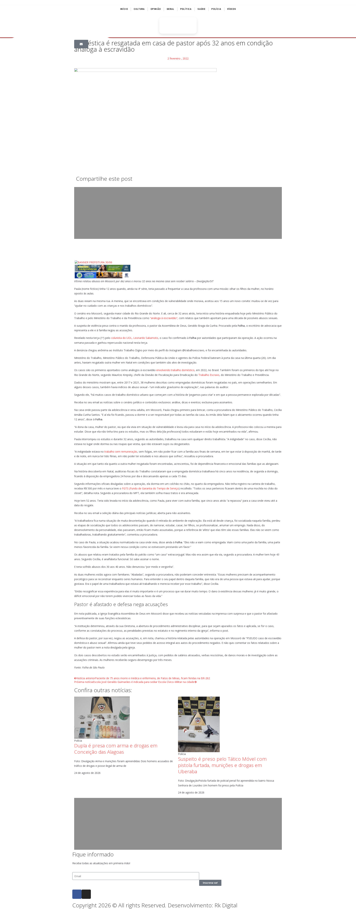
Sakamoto (152, 338)
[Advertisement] (178, 213)
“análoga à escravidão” (163, 318)
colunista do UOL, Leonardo (128, 338)
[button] (81, 44)
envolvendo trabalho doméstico (175, 370)
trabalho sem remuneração (120, 451)
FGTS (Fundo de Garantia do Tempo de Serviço (150, 488)
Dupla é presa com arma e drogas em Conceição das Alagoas (115, 748)
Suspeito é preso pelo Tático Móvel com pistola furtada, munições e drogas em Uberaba (222, 765)
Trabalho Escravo (208, 375)
